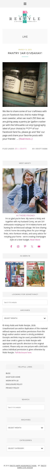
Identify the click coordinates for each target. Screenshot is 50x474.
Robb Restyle (25, 16)
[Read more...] (25, 138)
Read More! (35, 239)
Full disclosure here (23, 352)
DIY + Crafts (21, 149)
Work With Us (12, 381)
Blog (8, 373)
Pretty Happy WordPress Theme (23, 466)
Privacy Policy (12, 388)
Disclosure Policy (14, 384)
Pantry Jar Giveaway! (25, 53)
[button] (25, 4)
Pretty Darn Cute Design (31, 467)
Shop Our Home (13, 377)
